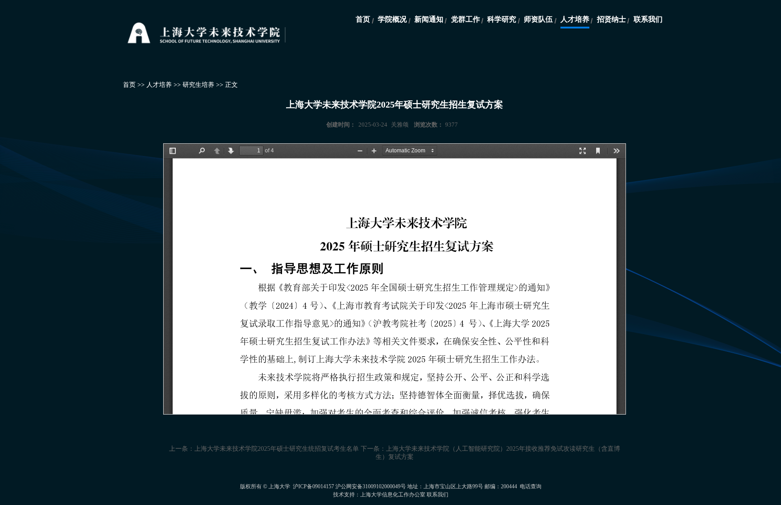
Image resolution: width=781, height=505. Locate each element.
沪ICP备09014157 (314, 486)
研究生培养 (198, 84)
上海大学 (279, 486)
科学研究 (501, 19)
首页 (363, 19)
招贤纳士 (611, 19)
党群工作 (465, 19)
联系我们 (648, 19)
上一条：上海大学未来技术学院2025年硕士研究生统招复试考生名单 (264, 448)
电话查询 (530, 486)
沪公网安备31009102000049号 (370, 486)
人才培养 (574, 19)
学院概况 (392, 19)
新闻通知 (428, 19)
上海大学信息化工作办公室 (392, 494)
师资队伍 (538, 19)
